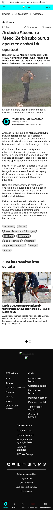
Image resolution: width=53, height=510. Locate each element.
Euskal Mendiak (12, 240)
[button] (50, 287)
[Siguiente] (47, 2)
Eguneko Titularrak (14, 245)
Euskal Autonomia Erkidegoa (19, 231)
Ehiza (7, 250)
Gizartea (8, 226)
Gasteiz (30, 240)
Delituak (8, 236)
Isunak (33, 245)
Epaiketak (23, 236)
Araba (22, 226)
